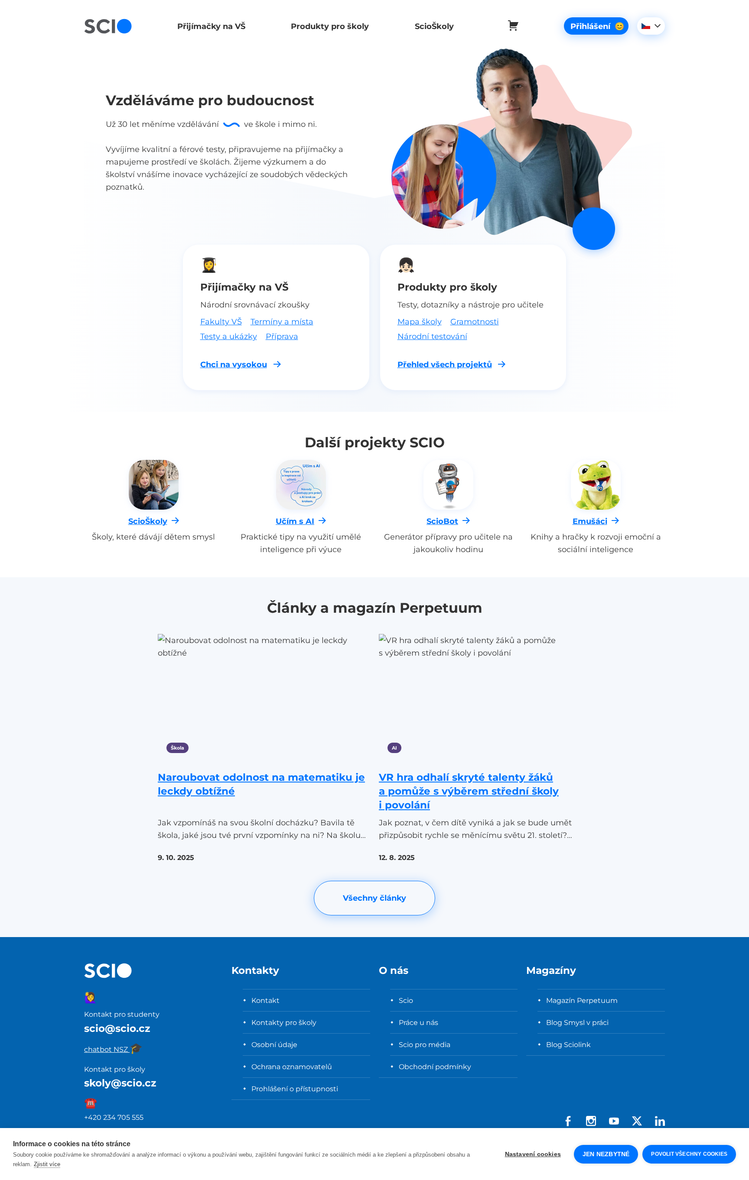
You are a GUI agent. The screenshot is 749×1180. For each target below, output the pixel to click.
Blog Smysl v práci (577, 1022)
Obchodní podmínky (435, 1066)
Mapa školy (419, 321)
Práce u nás (418, 1022)
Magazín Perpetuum (582, 1000)
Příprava (282, 336)
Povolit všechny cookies (689, 1154)
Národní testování (432, 336)
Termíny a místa (282, 321)
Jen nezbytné (606, 1154)
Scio (406, 1000)
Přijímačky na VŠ (211, 26)
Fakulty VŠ (221, 321)
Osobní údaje (274, 1044)
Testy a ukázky (228, 336)
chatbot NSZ (113, 1049)
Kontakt (265, 1000)
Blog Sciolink (568, 1044)
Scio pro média (424, 1044)
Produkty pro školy (330, 26)
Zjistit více (47, 1164)
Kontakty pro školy (283, 1022)
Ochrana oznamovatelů (291, 1066)
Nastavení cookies (533, 1154)
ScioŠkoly (434, 26)
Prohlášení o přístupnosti (294, 1089)
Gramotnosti (474, 321)
